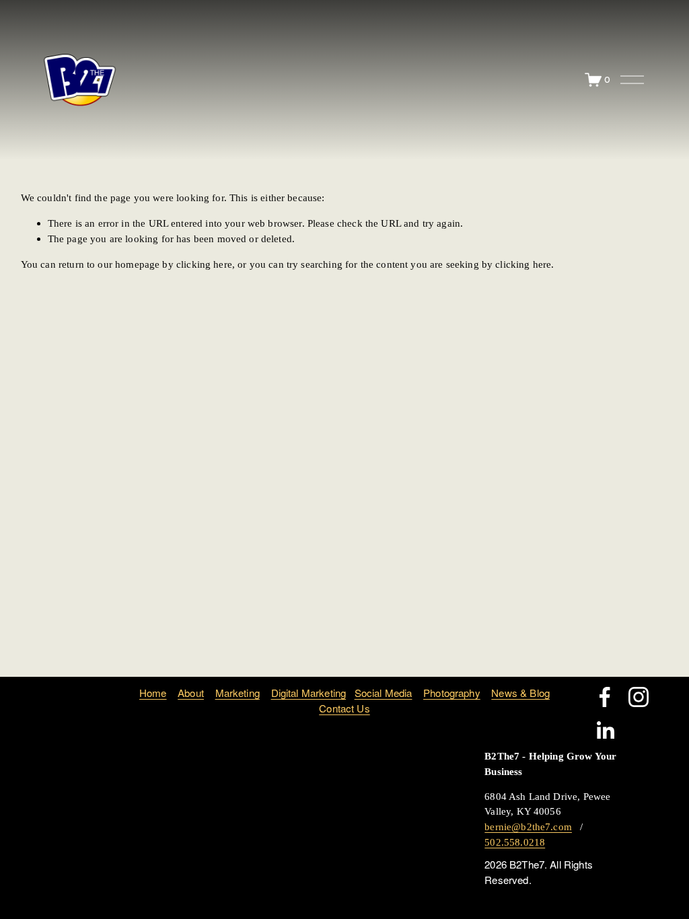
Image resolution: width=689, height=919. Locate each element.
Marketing (237, 693)
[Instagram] (638, 697)
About (191, 693)
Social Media (383, 693)
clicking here (204, 264)
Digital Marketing (309, 693)
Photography (451, 693)
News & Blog (520, 693)
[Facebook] (605, 697)
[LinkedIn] (605, 730)
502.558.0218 (514, 842)
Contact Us (344, 708)
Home (153, 693)
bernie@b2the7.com (528, 826)
